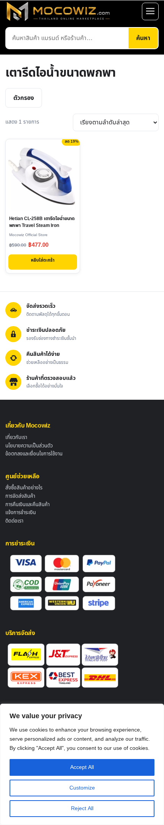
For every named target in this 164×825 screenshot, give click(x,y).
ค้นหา (143, 38)
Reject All (82, 808)
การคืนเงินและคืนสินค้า (27, 504)
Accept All (82, 767)
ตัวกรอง (23, 98)
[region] (82, 764)
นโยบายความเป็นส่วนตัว (29, 446)
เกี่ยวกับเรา (16, 437)
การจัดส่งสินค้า (20, 496)
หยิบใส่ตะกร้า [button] (43, 260)
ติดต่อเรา (14, 521)
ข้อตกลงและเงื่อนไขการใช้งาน (34, 454)
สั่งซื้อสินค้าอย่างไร (23, 488)
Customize (82, 788)
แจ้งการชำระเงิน (20, 512)
